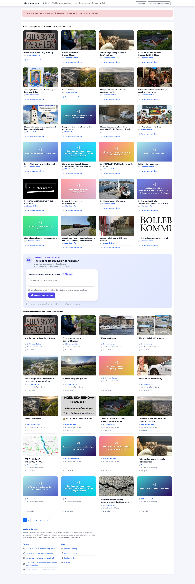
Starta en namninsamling (159, 3)
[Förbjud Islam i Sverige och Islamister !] (40, 232)
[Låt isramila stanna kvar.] (154, 158)
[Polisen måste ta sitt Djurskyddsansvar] (78, 47)
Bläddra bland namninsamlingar (65, 3)
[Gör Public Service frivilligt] (154, 121)
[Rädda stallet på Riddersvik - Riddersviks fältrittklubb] (154, 47)
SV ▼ (47, 3)
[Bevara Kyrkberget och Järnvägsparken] (78, 196)
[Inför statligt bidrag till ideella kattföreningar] (116, 47)
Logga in (141, 3)
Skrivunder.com (32, 3)
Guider (26, 544)
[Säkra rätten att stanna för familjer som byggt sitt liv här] (154, 84)
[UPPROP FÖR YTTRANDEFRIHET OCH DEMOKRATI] (40, 196)
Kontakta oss (84, 3)
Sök (103, 3)
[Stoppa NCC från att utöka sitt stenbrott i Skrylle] (116, 84)
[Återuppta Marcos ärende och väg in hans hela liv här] (40, 84)
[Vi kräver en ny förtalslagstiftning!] (40, 46)
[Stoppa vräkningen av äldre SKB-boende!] (116, 233)
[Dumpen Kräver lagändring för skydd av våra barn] (78, 122)
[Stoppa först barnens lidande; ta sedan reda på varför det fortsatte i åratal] (116, 122)
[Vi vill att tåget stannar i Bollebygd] (154, 232)
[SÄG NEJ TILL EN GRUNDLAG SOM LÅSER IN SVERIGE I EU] (116, 159)
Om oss (95, 3)
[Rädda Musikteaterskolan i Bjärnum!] (40, 158)
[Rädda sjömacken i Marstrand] (116, 195)
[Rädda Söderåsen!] (78, 83)
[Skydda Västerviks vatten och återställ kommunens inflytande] (40, 122)
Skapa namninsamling (43, 295)
